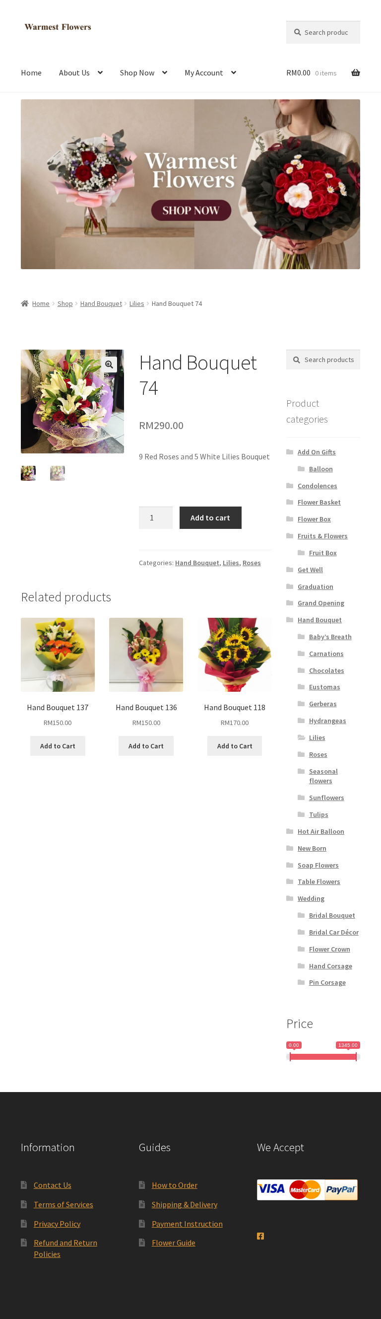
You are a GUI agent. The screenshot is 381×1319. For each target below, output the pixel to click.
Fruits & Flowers (323, 535)
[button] (109, 364)
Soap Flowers (318, 865)
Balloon (321, 468)
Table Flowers (319, 881)
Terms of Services (63, 1204)
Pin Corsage (327, 982)
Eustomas (324, 686)
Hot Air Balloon (321, 831)
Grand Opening (321, 602)
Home (31, 72)
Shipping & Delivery (184, 1204)
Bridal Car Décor (334, 932)
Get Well (310, 569)
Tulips (318, 814)
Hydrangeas (327, 720)
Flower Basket (319, 502)
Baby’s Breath (330, 636)
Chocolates (326, 670)
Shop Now (137, 72)
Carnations (326, 653)
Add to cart (210, 517)
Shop (65, 303)
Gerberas (323, 703)
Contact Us (52, 1185)
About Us (74, 72)
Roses (252, 562)
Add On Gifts (317, 451)
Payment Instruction (187, 1224)
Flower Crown (329, 949)
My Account (204, 72)
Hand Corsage (330, 965)
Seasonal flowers (323, 776)
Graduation (315, 586)
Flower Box (314, 518)
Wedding (311, 898)
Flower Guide (173, 1242)
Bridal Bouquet (332, 915)
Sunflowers (326, 797)
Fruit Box (323, 552)
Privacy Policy (57, 1224)
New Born (312, 848)
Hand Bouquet (101, 303)
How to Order (174, 1185)
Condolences (317, 485)
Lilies (136, 303)
